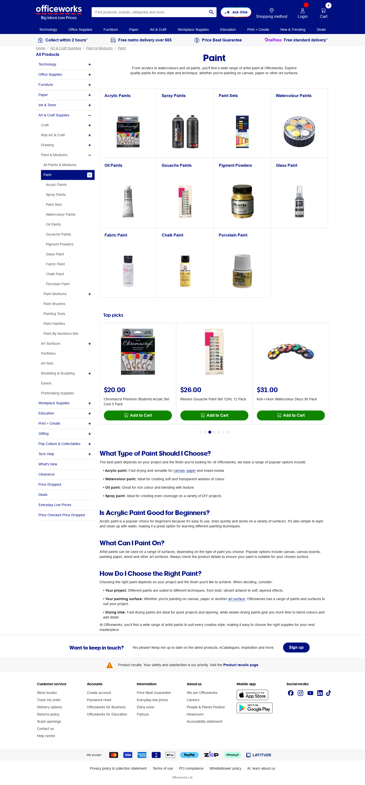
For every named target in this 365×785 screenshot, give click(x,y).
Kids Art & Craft (53, 135)
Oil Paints (53, 224)
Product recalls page (240, 665)
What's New (47, 464)
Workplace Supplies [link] (193, 30)
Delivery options (49, 707)
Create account (99, 693)
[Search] (211, 12)
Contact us (45, 729)
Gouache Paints (58, 234)
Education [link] (228, 30)
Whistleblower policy (225, 768)
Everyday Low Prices (54, 505)
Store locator (47, 693)
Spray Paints (56, 195)
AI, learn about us (261, 768)
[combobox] (154, 12)
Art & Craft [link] (158, 30)
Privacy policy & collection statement (118, 768)
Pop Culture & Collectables (59, 444)
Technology (47, 64)
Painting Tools (54, 314)
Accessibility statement (204, 721)
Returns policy (48, 714)
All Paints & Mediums (59, 165)
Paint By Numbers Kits (60, 334)
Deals (42, 495)
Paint (122, 48)
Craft (45, 125)
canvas (179, 471)
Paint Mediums (55, 294)
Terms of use (163, 768)
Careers (193, 700)
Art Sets (47, 363)
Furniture (45, 85)
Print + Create (49, 423)
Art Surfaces (50, 343)
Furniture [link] (111, 30)
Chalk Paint (55, 274)
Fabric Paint (55, 264)
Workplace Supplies (54, 403)
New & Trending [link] (292, 30)
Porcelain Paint (58, 284)
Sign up (296, 647)
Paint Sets (54, 204)
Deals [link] (321, 30)
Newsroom (195, 714)
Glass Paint (55, 254)
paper (191, 471)
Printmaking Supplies (57, 393)
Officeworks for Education (107, 714)
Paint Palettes (54, 324)
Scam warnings (49, 721)
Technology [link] (48, 30)
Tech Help (46, 454)
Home (40, 48)
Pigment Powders (59, 244)
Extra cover (146, 707)
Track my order (49, 700)
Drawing (47, 145)
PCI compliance (191, 768)
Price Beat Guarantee (154, 693)
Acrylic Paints (56, 185)
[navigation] (48, 29)
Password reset (99, 700)
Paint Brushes (54, 304)
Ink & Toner (47, 105)
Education (46, 413)
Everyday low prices (152, 700)
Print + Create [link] (258, 30)
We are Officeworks (202, 693)
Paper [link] (134, 30)
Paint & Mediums (99, 48)
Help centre (46, 736)
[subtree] (65, 65)
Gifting (43, 434)
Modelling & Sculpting (58, 373)
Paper (43, 95)
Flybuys (143, 714)
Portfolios (48, 353)
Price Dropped (49, 484)
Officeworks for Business (106, 707)
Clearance (46, 474)
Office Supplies (50, 74)
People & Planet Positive (206, 707)
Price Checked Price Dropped (61, 515)
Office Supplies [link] (80, 30)
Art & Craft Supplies (65, 48)
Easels (46, 383)
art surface (236, 599)
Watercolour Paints (60, 214)
